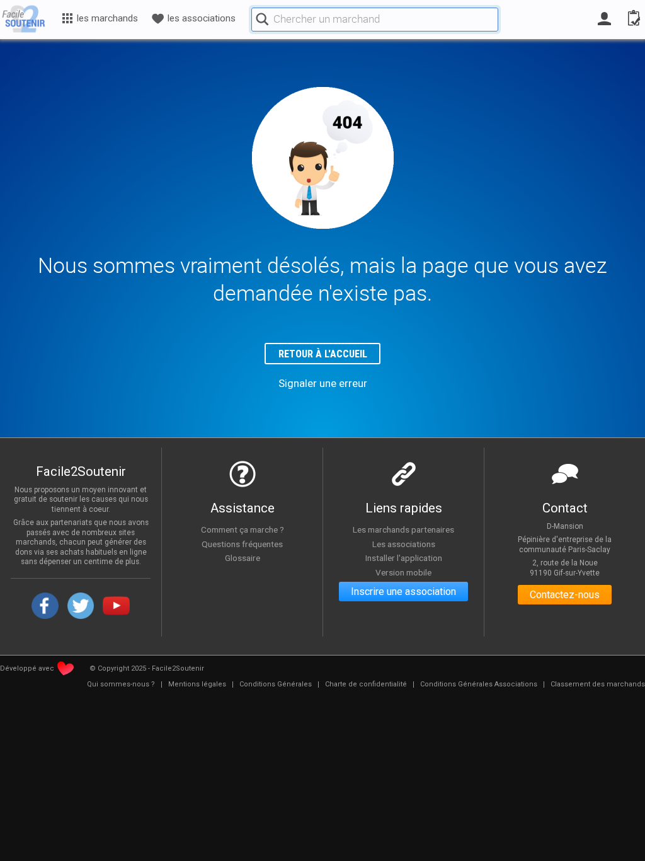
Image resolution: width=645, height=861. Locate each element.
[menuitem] (121, 684)
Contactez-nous (565, 595)
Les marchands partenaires (403, 529)
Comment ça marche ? (242, 529)
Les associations (403, 544)
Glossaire (242, 558)
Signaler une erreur (322, 383)
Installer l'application (403, 558)
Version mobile (403, 572)
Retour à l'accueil (322, 354)
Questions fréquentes (242, 544)
